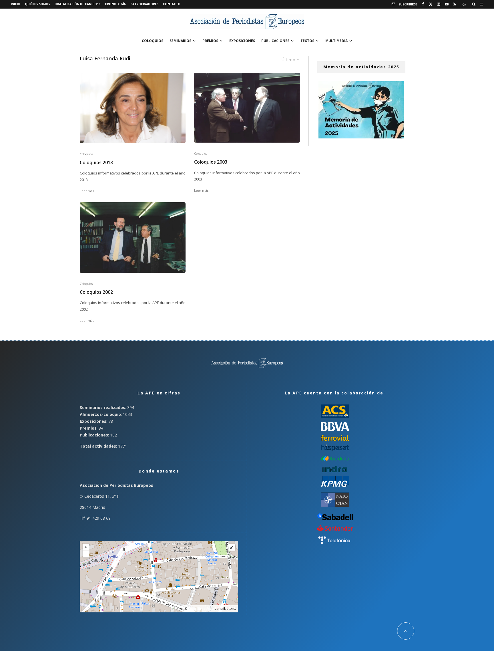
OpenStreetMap (201, 608)
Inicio (15, 4)
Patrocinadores (144, 4)
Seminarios (180, 40)
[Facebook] (423, 4)
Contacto (171, 4)
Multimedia (336, 40)
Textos (307, 40)
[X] (431, 4)
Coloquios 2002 (96, 292)
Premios (210, 40)
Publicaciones (275, 40)
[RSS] (454, 4)
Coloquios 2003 (210, 162)
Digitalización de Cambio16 (77, 4)
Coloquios (152, 40)
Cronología (115, 4)
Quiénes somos (37, 4)
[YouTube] (447, 4)
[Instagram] (439, 4)
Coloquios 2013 (96, 163)
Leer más (87, 191)
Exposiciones (242, 40)
